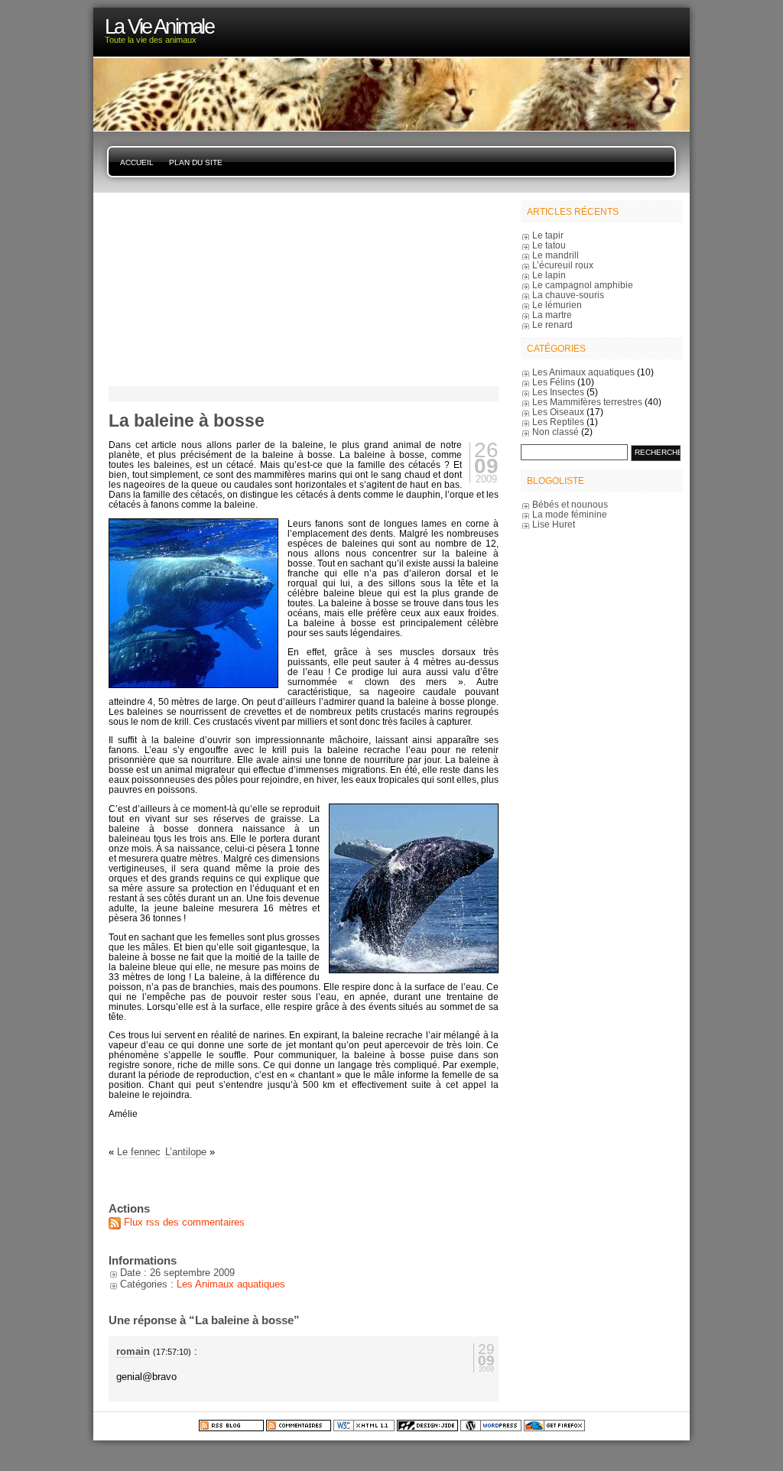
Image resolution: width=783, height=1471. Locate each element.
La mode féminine (569, 514)
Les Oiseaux (558, 412)
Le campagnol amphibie (582, 285)
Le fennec (139, 1152)
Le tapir (548, 235)
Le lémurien (557, 305)
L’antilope (185, 1152)
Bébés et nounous (570, 504)
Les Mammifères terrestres (587, 402)
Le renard (552, 325)
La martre (552, 315)
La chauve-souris (568, 295)
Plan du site (196, 162)
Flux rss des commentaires (184, 1222)
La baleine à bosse (187, 420)
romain (133, 1351)
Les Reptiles (558, 422)
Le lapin (549, 275)
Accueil (137, 162)
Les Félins (553, 382)
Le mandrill (555, 255)
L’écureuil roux (562, 265)
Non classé (555, 432)
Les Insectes (558, 392)
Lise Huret (553, 524)
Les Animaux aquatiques (231, 1284)
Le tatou (549, 245)
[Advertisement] (204, 288)
